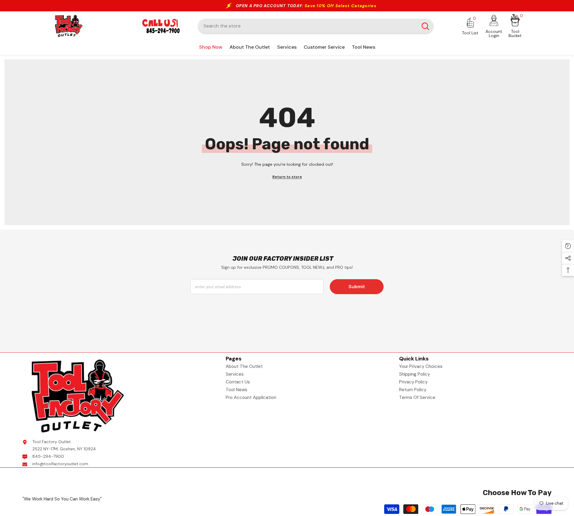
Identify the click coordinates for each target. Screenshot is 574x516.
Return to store (287, 176)
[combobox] (308, 26)
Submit (357, 286)
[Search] (315, 26)
